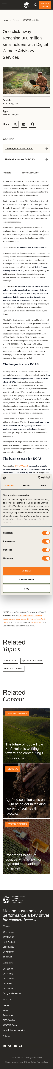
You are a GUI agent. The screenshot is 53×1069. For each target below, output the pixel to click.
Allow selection (26, 579)
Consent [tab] (9, 485)
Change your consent (14, 1062)
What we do (8, 937)
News (15, 20)
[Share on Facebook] (32, 124)
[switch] (46, 541)
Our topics (8, 983)
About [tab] (43, 485)
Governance (9, 952)
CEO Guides (9, 1020)
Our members (9, 988)
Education (8, 957)
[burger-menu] (4, 5)
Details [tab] (26, 485)
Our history (8, 974)
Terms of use (42, 1062)
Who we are (8, 932)
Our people (8, 969)
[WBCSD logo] (26, 5)
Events (6, 1005)
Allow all (26, 571)
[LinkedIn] (4, 1046)
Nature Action (10, 660)
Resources (8, 1015)
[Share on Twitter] (15, 124)
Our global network (12, 993)
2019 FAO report (21, 466)
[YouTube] (15, 1046)
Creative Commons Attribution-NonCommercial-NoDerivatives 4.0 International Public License (24, 618)
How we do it (9, 942)
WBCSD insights (31, 20)
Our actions (8, 978)
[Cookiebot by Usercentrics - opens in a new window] (38, 478)
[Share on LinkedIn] (24, 124)
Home (6, 20)
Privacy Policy (36, 622)
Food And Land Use (13, 668)
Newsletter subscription (14, 1030)
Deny (26, 589)
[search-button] (35, 5)
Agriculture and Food (32, 660)
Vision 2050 (8, 947)
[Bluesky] (9, 1046)
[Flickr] (20, 1046)
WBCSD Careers (11, 1025)
